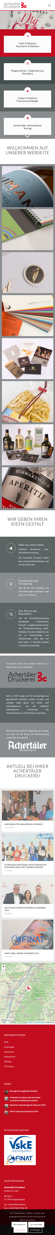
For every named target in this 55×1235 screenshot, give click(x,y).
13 (40, 26)
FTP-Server (9, 1066)
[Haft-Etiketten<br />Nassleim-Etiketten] (27, 36)
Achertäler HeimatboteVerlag (28, 127)
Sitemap (7, 1061)
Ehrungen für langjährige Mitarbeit (23, 1091)
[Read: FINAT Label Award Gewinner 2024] (6, 1112)
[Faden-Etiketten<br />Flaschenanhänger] (27, 90)
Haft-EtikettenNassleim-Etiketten (27, 45)
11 (36, 26)
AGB (6, 1042)
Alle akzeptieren (19, 1224)
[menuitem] (49, 5)
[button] (29, 988)
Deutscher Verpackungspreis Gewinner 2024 (27, 1105)
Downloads (9, 1047)
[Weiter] (53, 17)
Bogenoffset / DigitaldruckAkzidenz (27, 72)
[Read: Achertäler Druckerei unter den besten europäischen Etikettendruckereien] (6, 1098)
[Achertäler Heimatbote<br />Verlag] (27, 118)
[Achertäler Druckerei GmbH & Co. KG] (22, 5)
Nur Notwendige (36, 1224)
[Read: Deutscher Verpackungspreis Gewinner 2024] (6, 1106)
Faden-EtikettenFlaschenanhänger (27, 99)
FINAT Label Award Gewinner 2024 (24, 1111)
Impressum (9, 1052)
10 (34, 26)
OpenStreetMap (40, 1022)
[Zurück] (2, 17)
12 (38, 26)
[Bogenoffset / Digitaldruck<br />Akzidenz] (27, 63)
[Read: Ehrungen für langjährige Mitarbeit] (6, 1092)
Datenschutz (9, 1056)
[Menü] (49, 5)
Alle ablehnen (20, 1230)
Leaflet (30, 1022)
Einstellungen (35, 1230)
